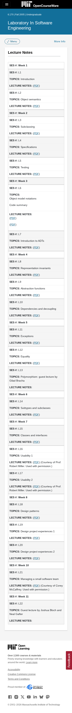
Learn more (31, 662)
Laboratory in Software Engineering (30, 25)
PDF (36, 85)
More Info (59, 41)
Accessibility (14, 669)
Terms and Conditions (19, 679)
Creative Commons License (22, 674)
